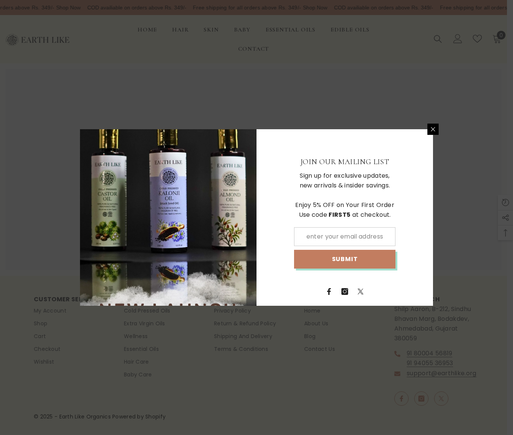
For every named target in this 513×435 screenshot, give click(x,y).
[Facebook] (329, 291)
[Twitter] (360, 291)
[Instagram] (345, 291)
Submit (345, 259)
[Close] (433, 129)
